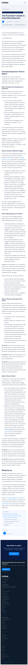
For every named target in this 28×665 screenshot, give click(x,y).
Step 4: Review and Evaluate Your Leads (11, 521)
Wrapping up (6, 525)
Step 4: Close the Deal (8, 523)
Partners (3, 647)
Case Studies (4, 635)
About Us (3, 646)
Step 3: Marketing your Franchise (10, 519)
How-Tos (3, 639)
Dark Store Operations (6, 591)
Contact (3, 650)
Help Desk (3, 610)
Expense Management (6, 604)
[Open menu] (25, 2)
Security (3, 622)
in (2, 582)
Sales (3, 608)
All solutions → (4, 613)
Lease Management (5, 599)
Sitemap (3, 657)
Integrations (4, 620)
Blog (2, 633)
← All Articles (5, 9)
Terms (21, 662)
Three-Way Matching (6, 596)
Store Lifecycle (4, 593)
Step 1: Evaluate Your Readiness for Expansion (12, 515)
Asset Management (5, 602)
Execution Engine (5, 617)
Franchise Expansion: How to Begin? (11, 513)
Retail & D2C (4, 625)
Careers (3, 649)
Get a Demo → (14, 553)
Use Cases (4, 636)
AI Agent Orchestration (6, 619)
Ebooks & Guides (5, 638)
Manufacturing (4, 627)
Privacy (17, 662)
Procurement (4, 594)
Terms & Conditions (5, 656)
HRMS (3, 605)
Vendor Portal (4, 600)
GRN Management (5, 597)
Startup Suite (4, 611)
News (3, 641)
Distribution (4, 628)
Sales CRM (4, 607)
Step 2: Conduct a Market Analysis (10, 517)
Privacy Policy (4, 654)
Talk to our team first (5, 571)
